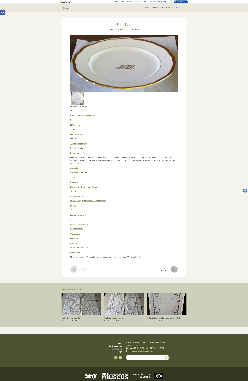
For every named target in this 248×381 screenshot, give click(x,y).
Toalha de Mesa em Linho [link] (71, 318)
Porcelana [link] (74, 182)
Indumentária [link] (169, 8)
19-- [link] (71, 210)
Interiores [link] (74, 238)
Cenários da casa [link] (157, 8)
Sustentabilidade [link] (162, 2)
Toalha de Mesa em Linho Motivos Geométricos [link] (164, 318)
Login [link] (178, 8)
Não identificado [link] (76, 148)
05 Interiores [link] (75, 201)
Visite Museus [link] (119, 2)
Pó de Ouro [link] (83, 173)
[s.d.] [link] (72, 219)
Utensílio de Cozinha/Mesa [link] (80, 248)
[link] (2, 12)
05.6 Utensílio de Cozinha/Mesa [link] (94, 201)
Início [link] (147, 8)
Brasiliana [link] (152, 2)
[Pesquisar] (184, 7)
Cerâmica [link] (74, 173)
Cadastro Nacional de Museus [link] (136, 2)
